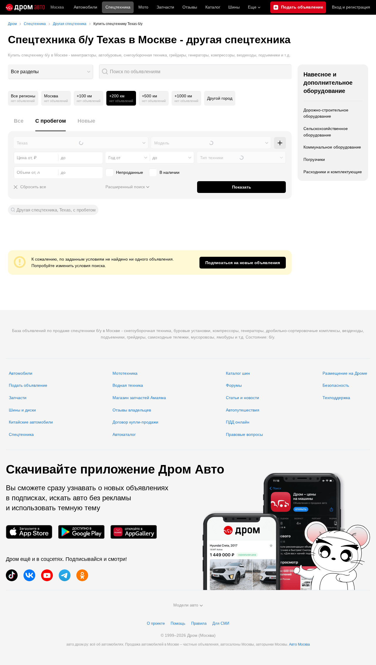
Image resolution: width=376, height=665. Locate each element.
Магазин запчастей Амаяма (139, 397)
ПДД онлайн (237, 422)
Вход (351, 7)
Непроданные (129, 172)
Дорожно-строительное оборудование (325, 113)
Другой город (219, 98)
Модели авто (185, 605)
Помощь (178, 623)
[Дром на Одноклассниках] (82, 575)
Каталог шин (238, 373)
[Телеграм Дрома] (64, 575)
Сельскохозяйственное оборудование (325, 131)
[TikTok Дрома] (12, 575)
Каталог (212, 7)
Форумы (234, 385)
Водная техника (128, 385)
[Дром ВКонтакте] (29, 575)
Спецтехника (21, 434)
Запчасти (165, 7)
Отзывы (189, 7)
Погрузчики (314, 159)
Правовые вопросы (244, 434)
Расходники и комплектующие (332, 171)
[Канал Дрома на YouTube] (47, 575)
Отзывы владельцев (132, 410)
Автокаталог (124, 434)
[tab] (19, 124)
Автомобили (85, 7)
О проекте (156, 623)
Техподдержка (336, 397)
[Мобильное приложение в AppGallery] (133, 532)
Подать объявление (28, 385)
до (154, 157)
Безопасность (336, 385)
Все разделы (25, 71)
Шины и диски (22, 410)
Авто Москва (299, 644)
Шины (234, 7)
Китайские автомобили (31, 422)
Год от (114, 157)
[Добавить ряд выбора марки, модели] (280, 143)
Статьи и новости (242, 397)
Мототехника (125, 373)
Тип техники (211, 157)
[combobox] (50, 71)
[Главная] (25, 7)
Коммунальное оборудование (332, 147)
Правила (199, 623)
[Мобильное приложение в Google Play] (81, 532)
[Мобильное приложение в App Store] (29, 532)
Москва (57, 7)
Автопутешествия (242, 410)
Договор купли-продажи (135, 422)
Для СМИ (220, 623)
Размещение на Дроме (345, 373)
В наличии (169, 172)
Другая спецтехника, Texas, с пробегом (55, 209)
